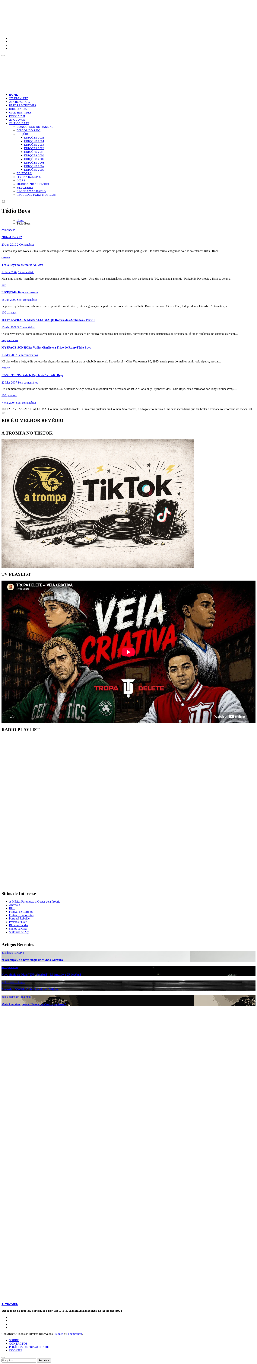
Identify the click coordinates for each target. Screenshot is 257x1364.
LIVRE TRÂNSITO (29, 177)
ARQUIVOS (17, 120)
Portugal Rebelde (19, 918)
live (4, 285)
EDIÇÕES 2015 (34, 170)
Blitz (12, 908)
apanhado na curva (13, 952)
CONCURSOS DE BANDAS (35, 127)
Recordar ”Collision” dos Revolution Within (30, 989)
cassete (6, 257)
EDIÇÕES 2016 (34, 166)
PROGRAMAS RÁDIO (31, 191)
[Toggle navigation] (3, 55)
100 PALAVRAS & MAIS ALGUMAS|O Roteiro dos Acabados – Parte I (48, 320)
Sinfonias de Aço (19, 932)
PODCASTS (17, 116)
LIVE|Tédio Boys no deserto (20, 292)
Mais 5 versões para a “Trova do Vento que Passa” (34, 1004)
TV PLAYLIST (18, 98)
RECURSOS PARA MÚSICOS (36, 195)
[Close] (3, 1357)
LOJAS (21, 180)
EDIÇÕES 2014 (34, 141)
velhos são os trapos (13, 982)
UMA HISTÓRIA (20, 112)
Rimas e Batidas (18, 925)
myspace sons (10, 340)
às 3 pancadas (10, 967)
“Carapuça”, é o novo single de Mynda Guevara (32, 959)
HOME (13, 95)
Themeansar (75, 1333)
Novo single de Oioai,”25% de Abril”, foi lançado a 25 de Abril (41, 974)
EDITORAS (24, 173)
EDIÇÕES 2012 (34, 148)
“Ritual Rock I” (12, 237)
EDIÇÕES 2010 (34, 155)
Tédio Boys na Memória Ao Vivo (22, 264)
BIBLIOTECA (18, 109)
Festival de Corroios (21, 911)
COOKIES (15, 1350)
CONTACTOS (18, 1343)
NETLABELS (25, 188)
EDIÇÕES (23, 134)
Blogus (59, 1333)
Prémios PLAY (18, 921)
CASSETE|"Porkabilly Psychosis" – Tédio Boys (32, 375)
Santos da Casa (18, 928)
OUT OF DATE (19, 123)
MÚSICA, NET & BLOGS (33, 184)
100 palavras (9, 312)
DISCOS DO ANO (28, 130)
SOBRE (14, 1340)
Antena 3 (14, 905)
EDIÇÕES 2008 (34, 162)
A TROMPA (55, 15)
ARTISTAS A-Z (19, 102)
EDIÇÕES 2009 (34, 159)
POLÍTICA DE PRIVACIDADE (29, 1347)
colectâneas (8, 229)
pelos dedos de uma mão (16, 996)
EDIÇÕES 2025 (34, 137)
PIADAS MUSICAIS (22, 105)
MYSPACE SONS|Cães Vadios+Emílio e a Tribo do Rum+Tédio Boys (46, 347)
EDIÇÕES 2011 (33, 152)
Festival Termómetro (21, 915)
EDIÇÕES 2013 (34, 145)
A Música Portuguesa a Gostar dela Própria (34, 901)
